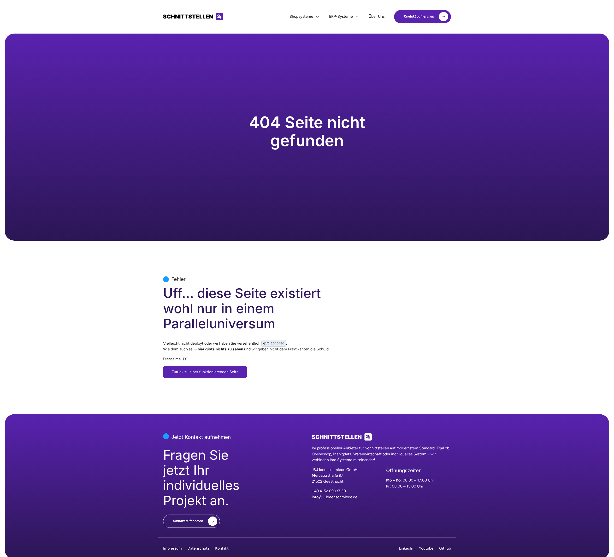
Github (445, 548)
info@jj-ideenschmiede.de (334, 497)
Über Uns (376, 16)
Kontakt (222, 548)
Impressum (172, 548)
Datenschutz (198, 548)
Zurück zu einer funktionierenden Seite (205, 372)
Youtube (426, 548)
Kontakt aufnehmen (419, 16)
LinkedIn (406, 548)
